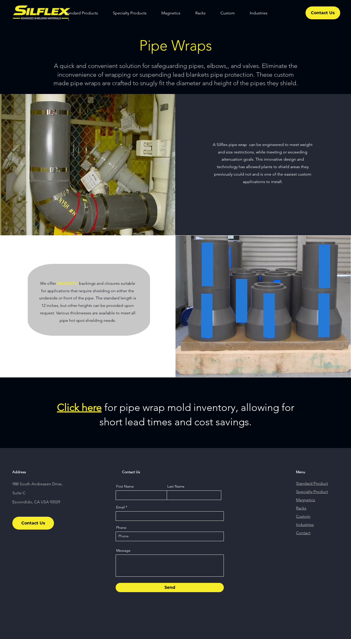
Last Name (175, 486)
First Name (125, 486)
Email (120, 507)
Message (123, 550)
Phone (121, 527)
